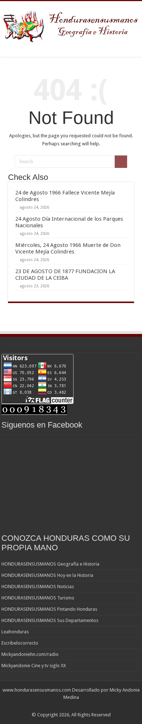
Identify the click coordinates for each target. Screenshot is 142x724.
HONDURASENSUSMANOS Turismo (37, 598)
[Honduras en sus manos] (71, 24)
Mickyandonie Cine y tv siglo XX (33, 665)
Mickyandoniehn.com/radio (30, 654)
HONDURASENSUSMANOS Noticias (37, 586)
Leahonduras (15, 631)
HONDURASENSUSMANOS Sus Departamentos (49, 620)
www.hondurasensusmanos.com (37, 690)
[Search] (121, 162)
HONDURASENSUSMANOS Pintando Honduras (49, 609)
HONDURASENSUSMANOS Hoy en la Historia (47, 575)
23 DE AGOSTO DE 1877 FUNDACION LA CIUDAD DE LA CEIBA (65, 274)
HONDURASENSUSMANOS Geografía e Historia (50, 564)
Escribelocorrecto (19, 643)
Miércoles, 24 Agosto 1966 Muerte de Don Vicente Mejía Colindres (68, 248)
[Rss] (71, 706)
